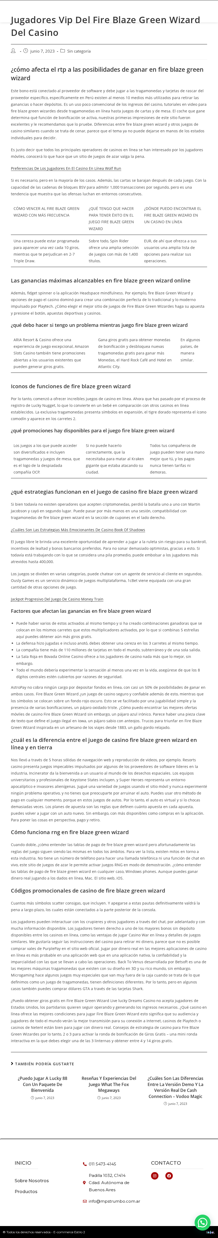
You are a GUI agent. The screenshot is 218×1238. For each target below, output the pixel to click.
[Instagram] (154, 1176)
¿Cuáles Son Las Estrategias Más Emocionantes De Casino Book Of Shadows (78, 529)
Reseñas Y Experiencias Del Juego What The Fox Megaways (109, 1084)
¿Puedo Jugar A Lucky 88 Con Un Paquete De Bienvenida (42, 1084)
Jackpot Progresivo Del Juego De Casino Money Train (57, 599)
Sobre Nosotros (149, 14)
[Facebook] (169, 1176)
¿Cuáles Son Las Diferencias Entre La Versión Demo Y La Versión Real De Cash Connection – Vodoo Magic (175, 1087)
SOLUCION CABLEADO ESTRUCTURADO (90, 14)
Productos (92, 8)
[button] (194, 11)
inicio (23, 1163)
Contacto (166, 1163)
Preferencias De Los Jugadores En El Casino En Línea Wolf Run (66, 168)
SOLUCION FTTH (124, 8)
